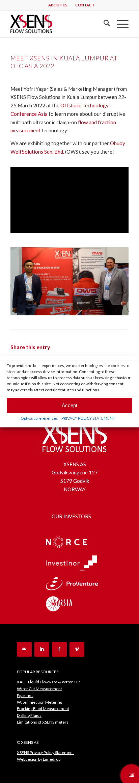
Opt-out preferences (39, 417)
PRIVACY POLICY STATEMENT (88, 417)
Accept (69, 405)
